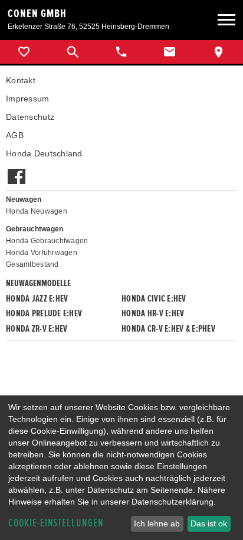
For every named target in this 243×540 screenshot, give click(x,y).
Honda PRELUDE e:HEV (44, 313)
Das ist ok (209, 523)
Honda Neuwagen (36, 211)
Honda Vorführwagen (41, 252)
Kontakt (20, 80)
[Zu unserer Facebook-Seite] (16, 170)
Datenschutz (30, 117)
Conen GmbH (37, 13)
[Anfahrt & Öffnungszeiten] (219, 52)
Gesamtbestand (32, 264)
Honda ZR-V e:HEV (36, 328)
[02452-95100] (121, 52)
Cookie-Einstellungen (56, 523)
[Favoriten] (24, 52)
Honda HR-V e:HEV (152, 313)
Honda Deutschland (44, 153)
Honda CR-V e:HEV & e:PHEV (168, 328)
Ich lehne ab (157, 523)
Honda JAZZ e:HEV (37, 298)
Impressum (28, 98)
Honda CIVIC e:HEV (153, 298)
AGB (15, 135)
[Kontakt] (170, 52)
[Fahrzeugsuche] (72, 52)
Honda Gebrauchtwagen (47, 241)
